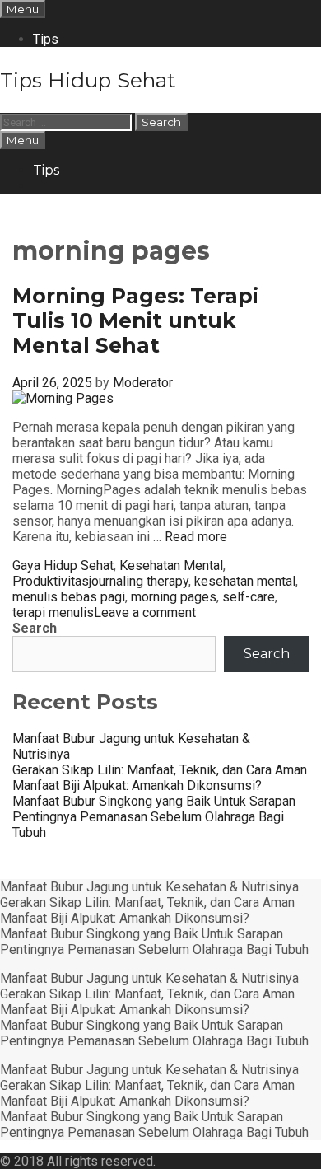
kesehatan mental (244, 581)
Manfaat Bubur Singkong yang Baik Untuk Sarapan (153, 801)
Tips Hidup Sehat (87, 80)
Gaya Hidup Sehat (63, 565)
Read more (196, 537)
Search (34, 628)
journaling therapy (138, 581)
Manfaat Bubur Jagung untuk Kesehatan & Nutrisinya (149, 887)
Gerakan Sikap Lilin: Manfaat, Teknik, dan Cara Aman (159, 770)
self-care (248, 597)
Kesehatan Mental (171, 565)
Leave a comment (145, 612)
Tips (45, 39)
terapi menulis (53, 612)
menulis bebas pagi (68, 597)
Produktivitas (50, 581)
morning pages (173, 597)
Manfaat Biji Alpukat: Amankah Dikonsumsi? (137, 785)
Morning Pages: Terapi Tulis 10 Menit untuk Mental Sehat (135, 320)
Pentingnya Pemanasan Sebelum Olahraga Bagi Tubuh (154, 949)
